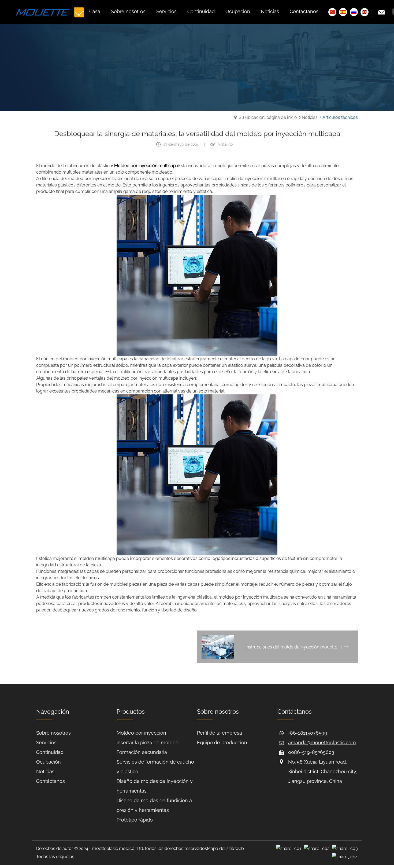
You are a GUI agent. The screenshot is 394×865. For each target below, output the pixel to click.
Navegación (52, 711)
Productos (131, 711)
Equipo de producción (222, 742)
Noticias (310, 117)
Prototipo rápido (135, 820)
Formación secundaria (142, 752)
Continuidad (50, 752)
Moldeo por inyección (141, 733)
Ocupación (48, 762)
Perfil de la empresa (219, 733)
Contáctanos (50, 781)
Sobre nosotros (53, 733)
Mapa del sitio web (225, 848)
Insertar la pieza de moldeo (148, 742)
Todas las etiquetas (55, 856)
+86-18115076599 (307, 733)
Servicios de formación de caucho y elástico (155, 766)
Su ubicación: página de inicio (268, 117)
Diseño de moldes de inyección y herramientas (155, 786)
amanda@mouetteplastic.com (322, 742)
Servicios (46, 742)
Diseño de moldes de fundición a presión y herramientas (154, 805)
